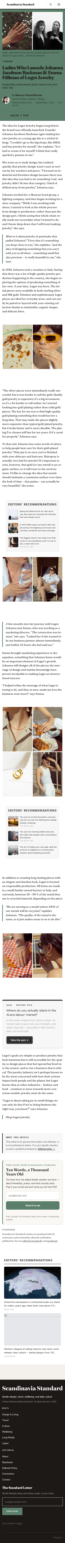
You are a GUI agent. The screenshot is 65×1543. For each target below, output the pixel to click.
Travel (5, 1420)
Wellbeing (7, 1431)
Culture (6, 1426)
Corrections (8, 1473)
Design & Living (10, 1414)
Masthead (7, 1462)
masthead (52, 1240)
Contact (6, 1479)
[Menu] (59, 4)
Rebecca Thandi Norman (28, 95)
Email (26, 115)
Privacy (58, 1537)
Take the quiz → (20, 1040)
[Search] (50, 4)
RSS (20, 1523)
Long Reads (8, 1437)
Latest (5, 1443)
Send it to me (33, 1205)
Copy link (14, 115)
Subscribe (12, 1511)
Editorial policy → (46, 1148)
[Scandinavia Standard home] (20, 4)
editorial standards (32, 1240)
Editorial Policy (9, 1467)
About (5, 1456)
